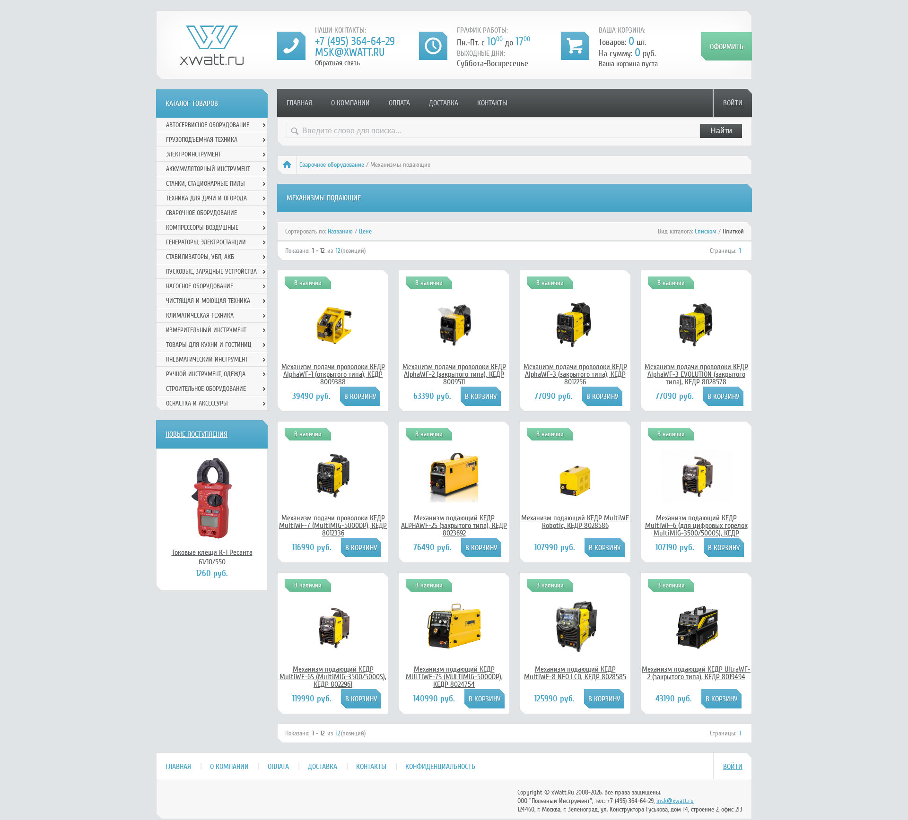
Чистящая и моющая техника (208, 301)
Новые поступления (196, 434)
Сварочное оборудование (331, 165)
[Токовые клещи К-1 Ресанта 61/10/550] (212, 498)
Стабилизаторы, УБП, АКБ (200, 257)
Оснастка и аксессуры (197, 403)
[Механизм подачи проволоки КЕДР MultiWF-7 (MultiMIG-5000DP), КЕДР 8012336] (332, 497)
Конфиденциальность (440, 766)
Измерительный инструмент (206, 330)
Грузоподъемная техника (201, 140)
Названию (340, 231)
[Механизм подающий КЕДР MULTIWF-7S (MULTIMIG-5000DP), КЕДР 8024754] (454, 660)
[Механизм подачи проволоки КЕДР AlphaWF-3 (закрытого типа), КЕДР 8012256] (575, 346)
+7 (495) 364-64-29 (355, 41)
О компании (350, 103)
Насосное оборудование (199, 286)
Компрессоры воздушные (202, 228)
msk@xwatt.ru (349, 52)
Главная (299, 103)
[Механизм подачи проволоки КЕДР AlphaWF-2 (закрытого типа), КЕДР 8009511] (454, 349)
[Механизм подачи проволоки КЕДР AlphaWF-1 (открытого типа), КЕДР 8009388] (332, 349)
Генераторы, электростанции (206, 242)
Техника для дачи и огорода (206, 198)
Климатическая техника (200, 315)
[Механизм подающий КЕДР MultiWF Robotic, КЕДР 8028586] (575, 500)
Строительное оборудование (206, 389)
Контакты (492, 103)
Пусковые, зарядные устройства (211, 272)
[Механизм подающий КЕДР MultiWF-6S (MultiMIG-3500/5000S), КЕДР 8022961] (332, 651)
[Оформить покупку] (726, 46)
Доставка (443, 103)
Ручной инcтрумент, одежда (205, 374)
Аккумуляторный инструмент (208, 169)
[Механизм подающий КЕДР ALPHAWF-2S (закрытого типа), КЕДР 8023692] (454, 500)
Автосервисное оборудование (207, 125)
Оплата (399, 103)
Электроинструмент (193, 154)
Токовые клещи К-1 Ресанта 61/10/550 (212, 557)
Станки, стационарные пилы (205, 184)
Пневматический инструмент (207, 359)
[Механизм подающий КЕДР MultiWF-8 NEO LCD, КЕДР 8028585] (575, 654)
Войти (732, 103)
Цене (365, 231)
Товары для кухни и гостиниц (209, 345)
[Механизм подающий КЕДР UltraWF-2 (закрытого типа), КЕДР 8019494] (696, 648)
